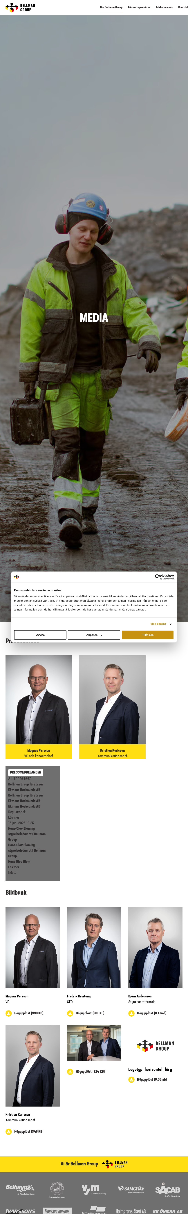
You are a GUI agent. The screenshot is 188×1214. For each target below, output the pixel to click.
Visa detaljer (158, 623)
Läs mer (13, 818)
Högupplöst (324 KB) (90, 1072)
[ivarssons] (20, 1210)
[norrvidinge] (57, 1209)
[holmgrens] (131, 1210)
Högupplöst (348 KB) (28, 1132)
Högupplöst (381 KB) (90, 1013)
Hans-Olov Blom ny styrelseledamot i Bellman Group (27, 834)
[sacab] (167, 1184)
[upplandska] (57, 1183)
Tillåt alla (147, 634)
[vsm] (94, 1186)
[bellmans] (20, 1186)
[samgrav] (131, 1188)
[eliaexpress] (93, 1207)
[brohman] (167, 1211)
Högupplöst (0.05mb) (152, 1080)
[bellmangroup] (20, 4)
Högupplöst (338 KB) (28, 1013)
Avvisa (40, 634)
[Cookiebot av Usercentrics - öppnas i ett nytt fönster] (158, 577)
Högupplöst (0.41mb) (151, 1013)
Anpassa (91, 634)
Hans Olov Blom (19, 862)
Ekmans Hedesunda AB (24, 806)
